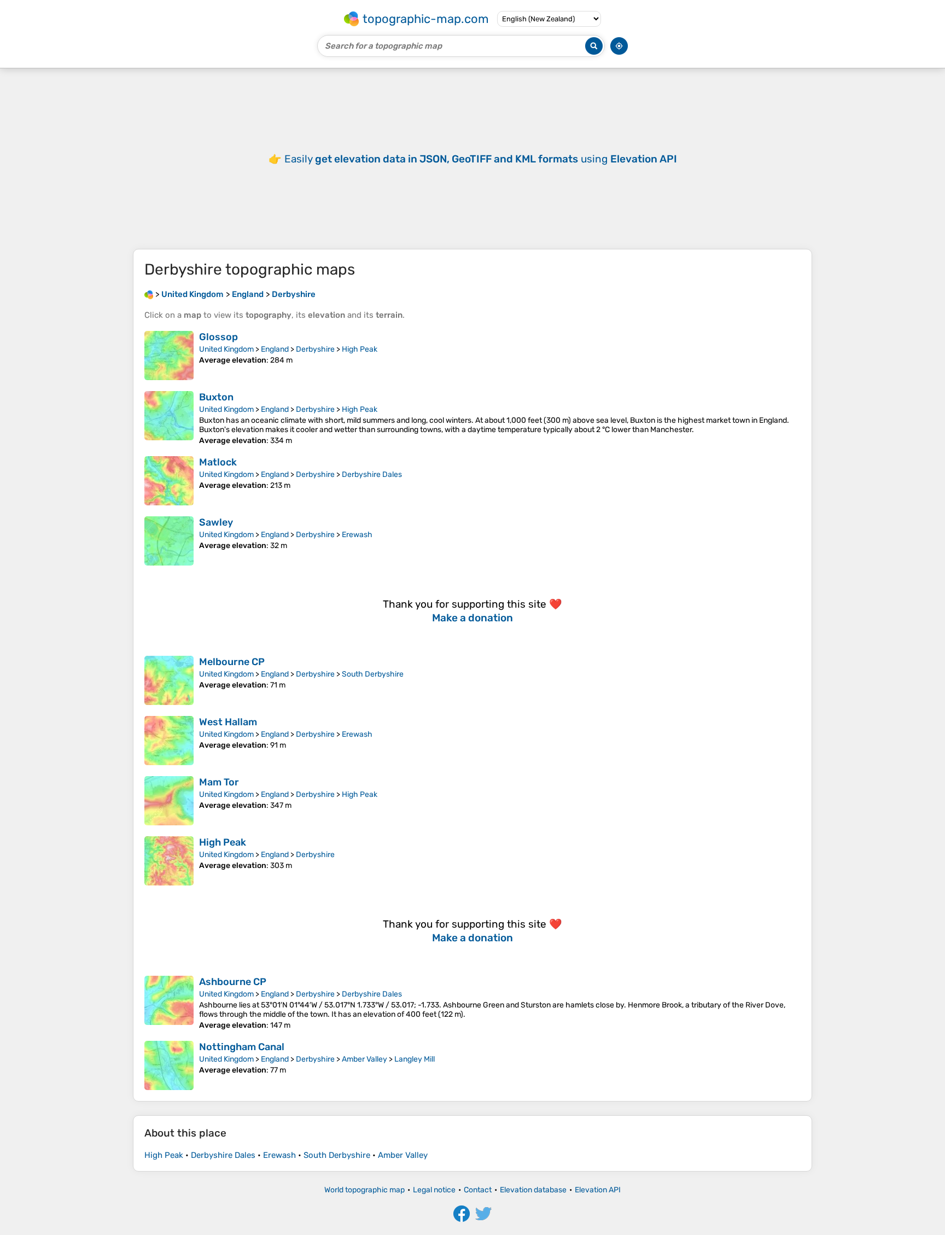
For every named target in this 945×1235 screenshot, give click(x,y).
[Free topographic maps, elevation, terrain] (148, 294)
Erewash (357, 534)
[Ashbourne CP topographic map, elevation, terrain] (169, 1003)
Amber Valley (364, 1059)
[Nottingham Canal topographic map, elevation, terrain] (169, 1065)
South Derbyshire (373, 674)
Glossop (218, 337)
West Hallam (228, 722)
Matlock (218, 462)
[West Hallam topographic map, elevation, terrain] (169, 740)
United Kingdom (226, 349)
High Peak (359, 349)
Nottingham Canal (241, 1047)
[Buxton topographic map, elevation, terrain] (169, 418)
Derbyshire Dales (372, 474)
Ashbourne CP (232, 982)
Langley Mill (414, 1059)
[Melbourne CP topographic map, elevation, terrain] (169, 680)
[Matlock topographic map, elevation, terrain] (169, 480)
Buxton (216, 397)
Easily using (480, 159)
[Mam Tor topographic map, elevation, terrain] (169, 800)
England (275, 349)
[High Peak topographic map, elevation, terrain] (169, 861)
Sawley (216, 522)
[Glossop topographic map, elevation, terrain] (169, 355)
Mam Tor (219, 782)
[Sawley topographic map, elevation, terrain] (169, 541)
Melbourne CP (232, 662)
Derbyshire (315, 349)
